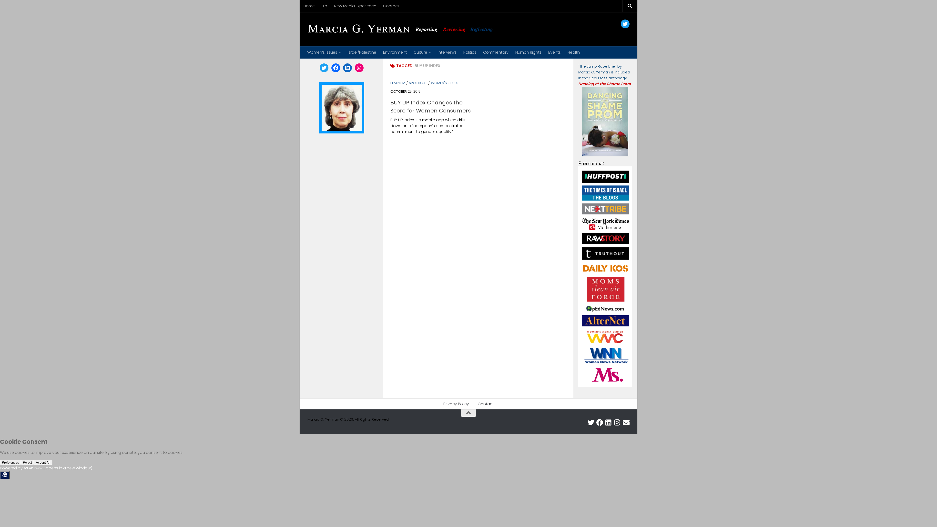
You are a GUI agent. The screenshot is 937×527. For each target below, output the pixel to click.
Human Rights (528, 52)
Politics (469, 52)
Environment (395, 52)
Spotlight (418, 83)
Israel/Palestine (362, 52)
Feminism (397, 83)
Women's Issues (444, 83)
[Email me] (626, 422)
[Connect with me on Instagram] (617, 422)
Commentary (496, 52)
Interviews (447, 52)
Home (309, 6)
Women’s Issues (322, 52)
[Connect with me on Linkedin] (608, 422)
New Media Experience (355, 6)
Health (574, 52)
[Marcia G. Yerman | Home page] (402, 29)
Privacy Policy (456, 404)
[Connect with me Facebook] (599, 422)
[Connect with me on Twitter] (591, 422)
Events (554, 52)
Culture (420, 52)
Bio (324, 6)
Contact (391, 6)
